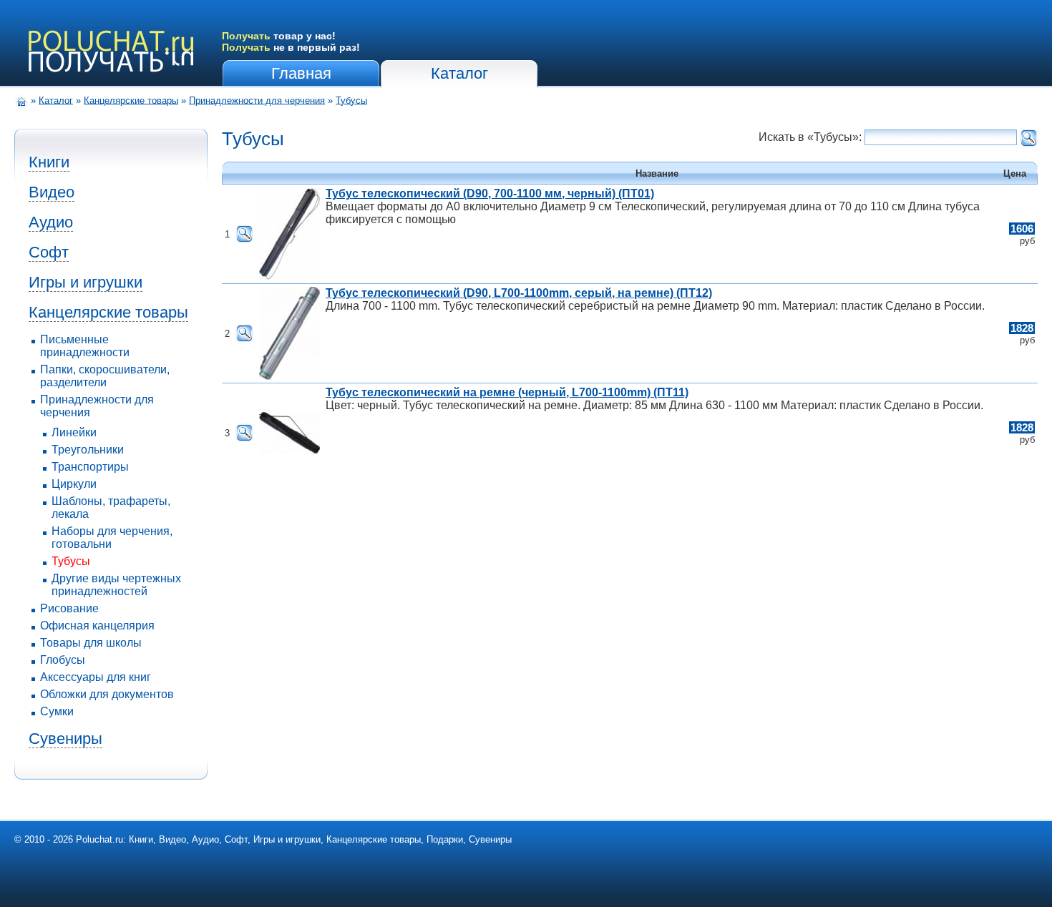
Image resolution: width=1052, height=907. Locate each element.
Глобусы (62, 660)
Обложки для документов (107, 694)
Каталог (459, 73)
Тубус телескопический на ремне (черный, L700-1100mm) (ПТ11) (507, 392)
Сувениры (65, 738)
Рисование (69, 608)
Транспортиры (90, 467)
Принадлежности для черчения (257, 99)
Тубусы (351, 99)
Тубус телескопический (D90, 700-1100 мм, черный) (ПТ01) (490, 193)
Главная (301, 73)
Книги (49, 162)
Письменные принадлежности (85, 345)
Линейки (74, 432)
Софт (49, 252)
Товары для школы (91, 643)
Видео (51, 192)
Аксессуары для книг (95, 677)
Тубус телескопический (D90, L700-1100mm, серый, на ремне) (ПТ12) (519, 293)
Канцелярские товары (131, 99)
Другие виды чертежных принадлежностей (116, 584)
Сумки (57, 711)
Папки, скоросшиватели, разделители (105, 375)
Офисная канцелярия (97, 625)
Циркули (74, 484)
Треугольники (88, 449)
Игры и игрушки (85, 282)
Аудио (51, 222)
